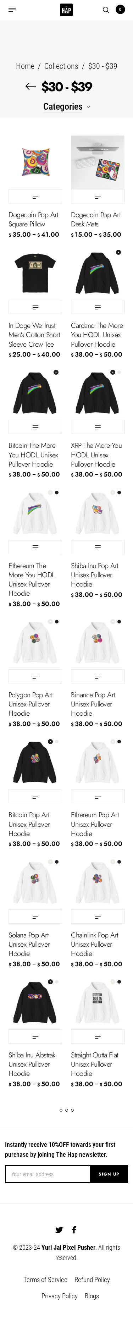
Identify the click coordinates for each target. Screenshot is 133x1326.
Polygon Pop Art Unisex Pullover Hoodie (30, 704)
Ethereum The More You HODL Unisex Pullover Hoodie (32, 580)
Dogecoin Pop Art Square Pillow (33, 219)
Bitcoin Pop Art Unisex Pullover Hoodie (29, 824)
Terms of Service (45, 1280)
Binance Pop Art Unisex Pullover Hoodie (93, 704)
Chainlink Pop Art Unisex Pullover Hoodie (94, 944)
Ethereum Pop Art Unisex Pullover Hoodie (94, 824)
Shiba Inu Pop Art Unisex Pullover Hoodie (94, 575)
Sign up (109, 1174)
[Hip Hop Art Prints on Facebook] (74, 1230)
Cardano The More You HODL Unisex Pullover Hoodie (97, 334)
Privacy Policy (59, 1296)
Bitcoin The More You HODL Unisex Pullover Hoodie (33, 454)
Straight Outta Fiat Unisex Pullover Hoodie (94, 1064)
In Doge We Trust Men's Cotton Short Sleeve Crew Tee (34, 334)
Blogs (92, 1296)
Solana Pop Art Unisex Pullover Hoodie (29, 944)
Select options (35, 196)
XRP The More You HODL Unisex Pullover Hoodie (96, 454)
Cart (120, 9)
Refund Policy (92, 1280)
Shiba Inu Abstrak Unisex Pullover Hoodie (32, 1064)
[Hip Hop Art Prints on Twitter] (59, 1230)
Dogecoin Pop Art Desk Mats (95, 219)
